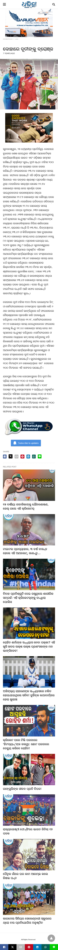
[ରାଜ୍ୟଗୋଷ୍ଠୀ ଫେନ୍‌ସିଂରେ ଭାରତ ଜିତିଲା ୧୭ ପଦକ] (29, 810)
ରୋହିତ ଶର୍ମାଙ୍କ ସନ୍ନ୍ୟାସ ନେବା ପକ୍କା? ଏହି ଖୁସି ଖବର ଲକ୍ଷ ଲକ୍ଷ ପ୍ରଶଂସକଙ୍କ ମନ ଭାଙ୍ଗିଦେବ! (29, 646)
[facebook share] (5, 456)
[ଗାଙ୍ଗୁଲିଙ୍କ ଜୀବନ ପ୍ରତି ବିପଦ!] (29, 769)
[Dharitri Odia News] (29, 4)
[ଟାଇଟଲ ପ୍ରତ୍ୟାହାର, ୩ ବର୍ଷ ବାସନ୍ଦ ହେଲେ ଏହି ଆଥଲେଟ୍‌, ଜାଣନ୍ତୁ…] (29, 529)
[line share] (39, 456)
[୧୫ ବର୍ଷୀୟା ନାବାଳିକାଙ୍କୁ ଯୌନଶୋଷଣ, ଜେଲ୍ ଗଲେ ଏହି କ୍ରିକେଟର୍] (29, 485)
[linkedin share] (28, 456)
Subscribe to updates (28, 443)
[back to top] (51, 938)
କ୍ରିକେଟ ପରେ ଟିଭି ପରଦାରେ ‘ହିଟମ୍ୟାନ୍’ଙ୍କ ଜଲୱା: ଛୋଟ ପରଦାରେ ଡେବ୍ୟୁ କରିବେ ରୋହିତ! (26, 744)
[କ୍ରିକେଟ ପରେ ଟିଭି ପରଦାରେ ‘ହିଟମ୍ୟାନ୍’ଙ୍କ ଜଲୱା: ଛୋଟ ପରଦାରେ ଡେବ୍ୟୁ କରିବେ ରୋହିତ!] (29, 720)
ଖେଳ (16, 39)
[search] (53, 4)
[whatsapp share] (34, 456)
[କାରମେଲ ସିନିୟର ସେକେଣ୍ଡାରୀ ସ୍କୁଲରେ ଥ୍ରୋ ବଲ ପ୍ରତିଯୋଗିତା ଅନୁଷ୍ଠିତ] (29, 899)
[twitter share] (10, 456)
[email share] (16, 456)
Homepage (8, 39)
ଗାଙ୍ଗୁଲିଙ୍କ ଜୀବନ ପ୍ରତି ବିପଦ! (22, 788)
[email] (21, 947)
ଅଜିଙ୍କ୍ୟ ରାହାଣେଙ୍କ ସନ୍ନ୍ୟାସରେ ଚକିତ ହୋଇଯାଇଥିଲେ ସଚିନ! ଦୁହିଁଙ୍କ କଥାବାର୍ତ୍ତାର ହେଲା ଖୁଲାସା (29, 695)
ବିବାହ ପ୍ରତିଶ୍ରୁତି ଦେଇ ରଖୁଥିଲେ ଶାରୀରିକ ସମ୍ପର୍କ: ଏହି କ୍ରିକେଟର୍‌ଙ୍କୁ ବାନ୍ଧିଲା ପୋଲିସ (28, 597)
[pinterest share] (22, 456)
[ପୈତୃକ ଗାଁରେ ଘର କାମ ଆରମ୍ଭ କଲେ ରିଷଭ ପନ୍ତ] (29, 854)
